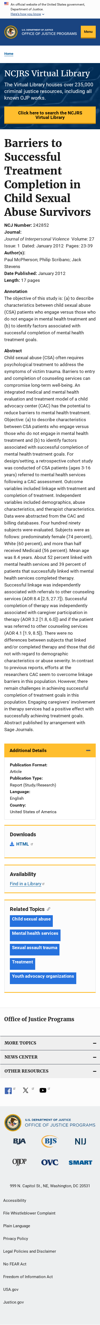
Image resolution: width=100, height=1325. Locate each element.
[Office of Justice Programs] (11, 32)
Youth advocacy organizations (43, 976)
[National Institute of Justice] (80, 1145)
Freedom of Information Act (28, 1276)
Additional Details (28, 750)
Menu (88, 32)
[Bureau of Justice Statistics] (50, 1148)
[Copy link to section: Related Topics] (47, 908)
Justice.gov (13, 1302)
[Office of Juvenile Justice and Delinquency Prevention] (19, 1166)
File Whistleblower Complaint (29, 1213)
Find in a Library (25, 883)
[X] (27, 1092)
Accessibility (14, 1200)
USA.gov (10, 1289)
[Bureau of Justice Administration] (19, 1145)
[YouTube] (45, 1092)
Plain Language (16, 1226)
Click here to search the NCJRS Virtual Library (50, 115)
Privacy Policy (15, 1238)
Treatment (22, 961)
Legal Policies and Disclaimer (29, 1251)
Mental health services (35, 933)
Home (8, 54)
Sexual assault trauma (34, 947)
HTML (23, 844)
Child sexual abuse (31, 919)
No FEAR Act (14, 1264)
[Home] (49, 32)
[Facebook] (10, 1092)
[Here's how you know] (50, 9)
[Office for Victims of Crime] (49, 1166)
